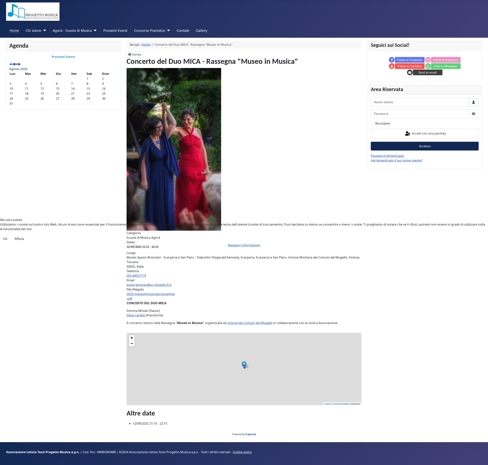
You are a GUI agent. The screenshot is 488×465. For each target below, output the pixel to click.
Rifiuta (19, 239)
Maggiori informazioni (244, 245)
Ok (5, 239)
